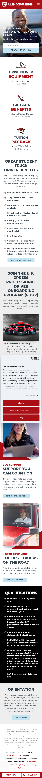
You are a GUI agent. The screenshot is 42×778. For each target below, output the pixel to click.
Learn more (21, 717)
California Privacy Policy (16, 765)
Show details (30, 396)
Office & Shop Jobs (14, 755)
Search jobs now (21, 50)
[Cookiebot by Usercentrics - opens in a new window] (29, 358)
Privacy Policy (31, 761)
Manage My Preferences (19, 410)
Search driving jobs (21, 260)
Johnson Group (30, 752)
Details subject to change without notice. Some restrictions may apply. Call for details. (21, 758)
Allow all (21, 403)
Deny (21, 418)
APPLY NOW (11, 775)
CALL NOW (32, 775)
